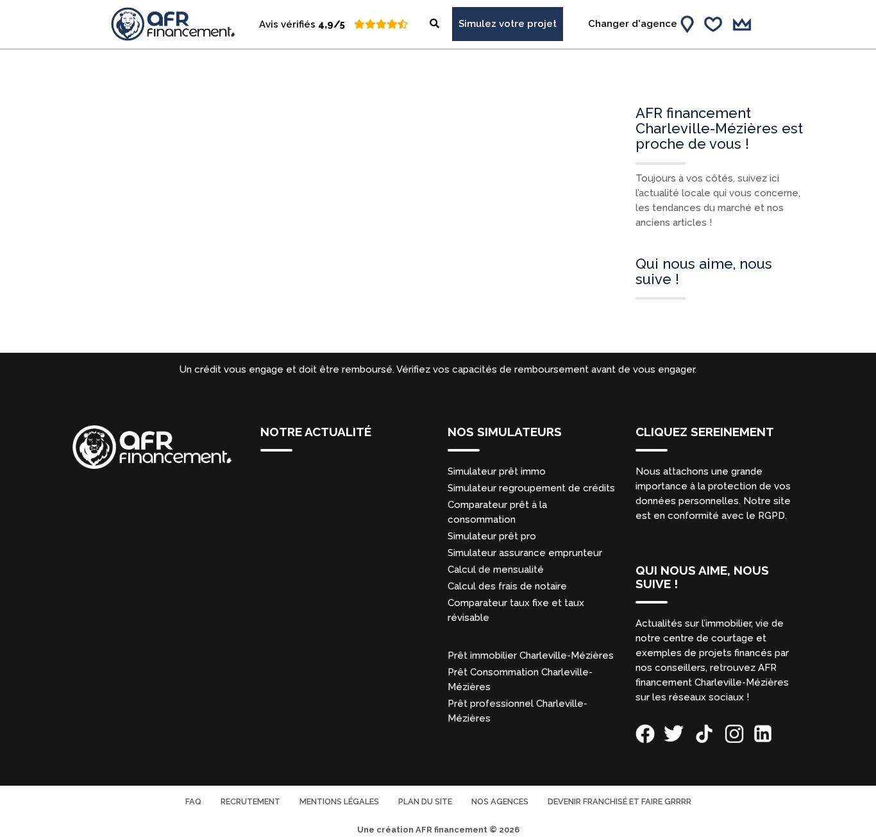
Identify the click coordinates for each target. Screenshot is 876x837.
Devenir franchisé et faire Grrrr (619, 801)
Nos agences (499, 801)
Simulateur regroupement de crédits (531, 488)
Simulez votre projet (508, 24)
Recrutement (250, 801)
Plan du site (425, 801)
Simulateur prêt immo (497, 471)
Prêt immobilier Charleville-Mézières (531, 655)
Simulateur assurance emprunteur (525, 553)
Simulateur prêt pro (492, 536)
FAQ (193, 801)
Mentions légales (339, 801)
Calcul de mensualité (496, 569)
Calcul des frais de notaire (507, 586)
